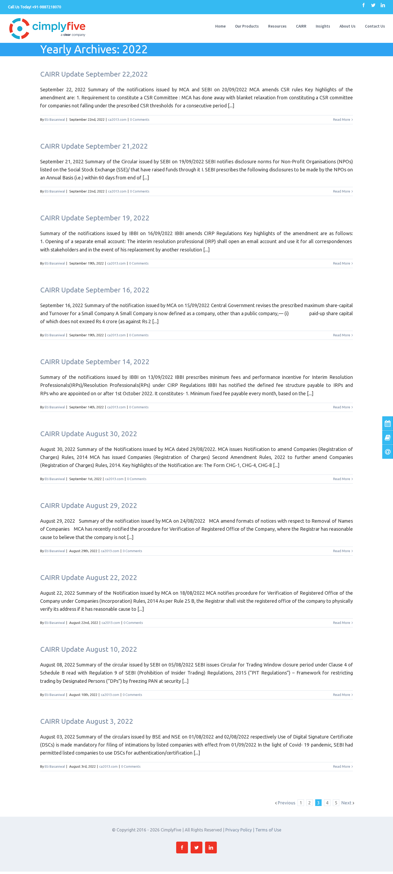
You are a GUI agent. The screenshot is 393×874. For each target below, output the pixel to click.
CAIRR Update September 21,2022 (94, 146)
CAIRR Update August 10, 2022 (88, 649)
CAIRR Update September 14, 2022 (94, 362)
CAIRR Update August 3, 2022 (86, 721)
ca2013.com (117, 119)
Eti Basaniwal (55, 119)
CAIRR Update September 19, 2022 (94, 218)
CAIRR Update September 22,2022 (94, 74)
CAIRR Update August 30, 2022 (88, 434)
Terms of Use (268, 829)
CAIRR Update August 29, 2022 (88, 505)
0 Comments (139, 119)
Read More (341, 119)
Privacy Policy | (240, 829)
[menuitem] (225, 25)
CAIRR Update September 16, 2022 (94, 290)
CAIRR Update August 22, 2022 (88, 577)
